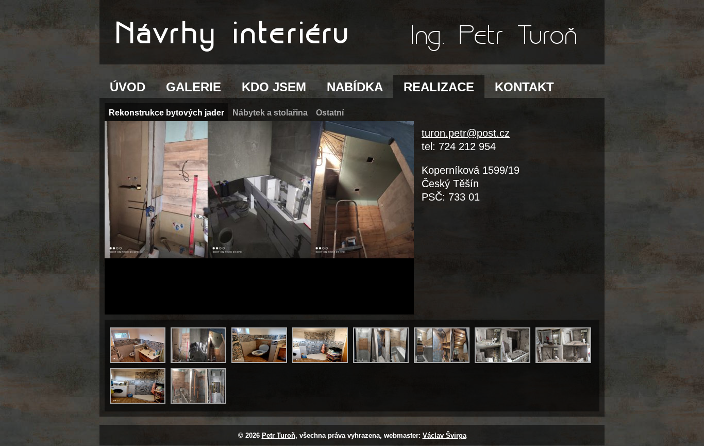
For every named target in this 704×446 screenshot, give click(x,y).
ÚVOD (127, 87)
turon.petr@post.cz (466, 133)
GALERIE (193, 87)
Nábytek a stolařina (270, 112)
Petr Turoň (278, 435)
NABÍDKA (355, 87)
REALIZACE (439, 87)
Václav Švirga (444, 435)
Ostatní (330, 112)
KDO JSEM (274, 87)
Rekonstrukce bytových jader (166, 112)
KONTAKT (524, 87)
